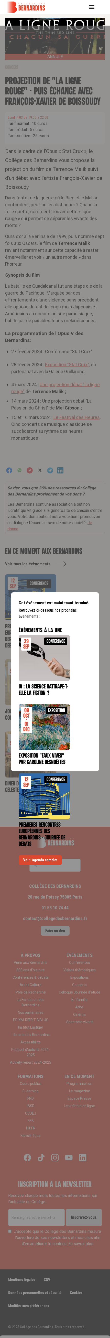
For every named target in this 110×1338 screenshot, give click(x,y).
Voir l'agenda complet (40, 860)
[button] (94, 7)
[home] (29, 7)
